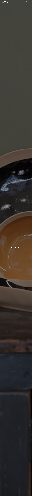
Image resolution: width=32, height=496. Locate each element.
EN (26, 1)
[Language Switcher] (27, 2)
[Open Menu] (30, 1)
